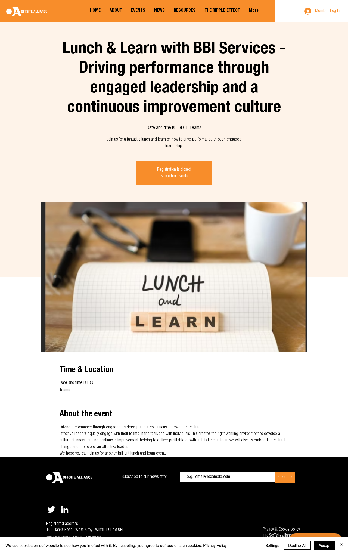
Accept (324, 545)
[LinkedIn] (64, 509)
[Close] (341, 545)
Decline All (297, 545)
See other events (174, 176)
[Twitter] (51, 509)
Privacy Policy (215, 545)
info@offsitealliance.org (281, 536)
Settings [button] (272, 545)
